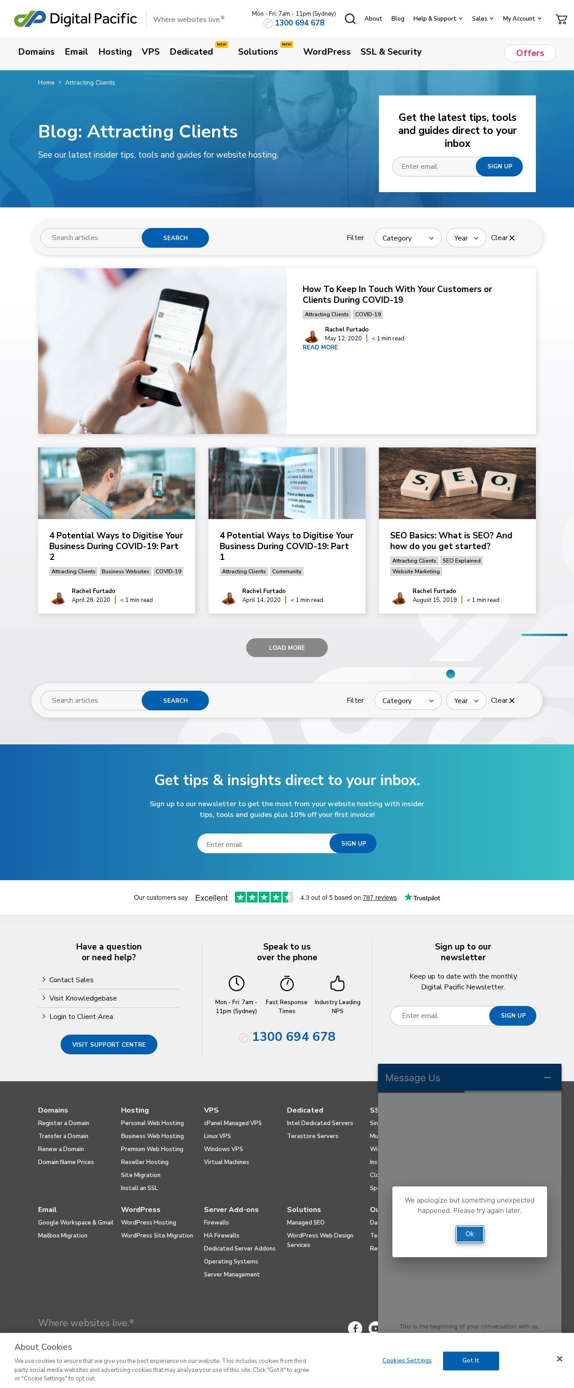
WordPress (141, 1210)
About (374, 19)
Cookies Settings (407, 1361)
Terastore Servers (313, 1136)
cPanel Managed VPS (233, 1123)
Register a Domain (63, 1123)
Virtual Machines (226, 1162)
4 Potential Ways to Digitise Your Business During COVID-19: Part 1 (286, 546)
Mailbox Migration (62, 1236)
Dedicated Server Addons (240, 1249)
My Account (519, 19)
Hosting (135, 1110)
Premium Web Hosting (152, 1149)
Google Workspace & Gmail (75, 1223)
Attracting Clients (327, 314)
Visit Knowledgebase (84, 998)
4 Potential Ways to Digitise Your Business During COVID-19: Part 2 (116, 546)
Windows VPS (223, 1149)
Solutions (304, 1210)
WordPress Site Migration (157, 1236)
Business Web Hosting (152, 1136)
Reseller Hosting (145, 1162)
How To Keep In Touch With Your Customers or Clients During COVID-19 (397, 295)
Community (286, 571)
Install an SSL (139, 1188)
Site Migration (141, 1175)
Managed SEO (306, 1223)
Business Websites (125, 571)
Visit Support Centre (109, 1045)
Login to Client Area (82, 1017)
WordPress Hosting (148, 1223)
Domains (53, 1110)
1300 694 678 (299, 23)
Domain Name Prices (66, 1162)
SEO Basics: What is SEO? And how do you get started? (451, 541)
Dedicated (305, 1110)
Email (47, 1210)
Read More (320, 348)
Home (46, 82)
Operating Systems (231, 1262)
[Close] (560, 1359)
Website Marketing (416, 571)
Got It (471, 1361)
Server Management (232, 1275)
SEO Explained (462, 560)
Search (175, 238)
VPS (211, 1110)
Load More (287, 648)
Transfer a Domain (63, 1136)
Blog (397, 19)
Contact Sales (73, 980)
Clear (500, 238)
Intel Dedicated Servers (320, 1123)
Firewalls (216, 1223)
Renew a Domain (61, 1149)
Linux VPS (217, 1136)
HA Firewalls (221, 1236)
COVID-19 (368, 314)
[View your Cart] (561, 18)
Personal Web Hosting (152, 1123)
